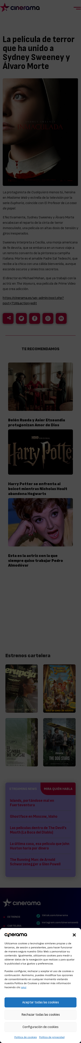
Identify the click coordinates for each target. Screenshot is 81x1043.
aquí (23, 987)
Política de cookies (25, 1037)
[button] (74, 934)
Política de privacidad (52, 1037)
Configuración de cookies (40, 1027)
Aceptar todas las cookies (40, 1002)
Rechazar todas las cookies (40, 1014)
